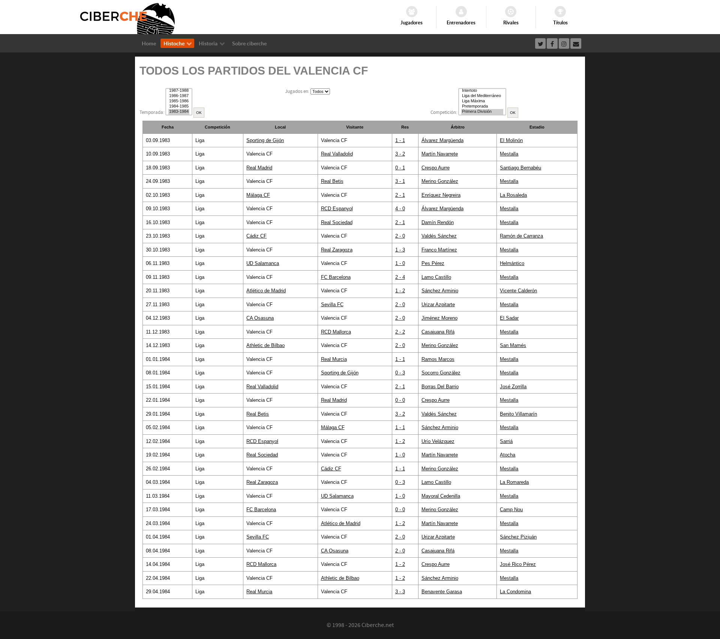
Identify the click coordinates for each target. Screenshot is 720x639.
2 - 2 (400, 332)
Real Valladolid (337, 154)
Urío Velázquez (438, 441)
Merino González (440, 181)
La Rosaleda (513, 195)
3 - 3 (400, 591)
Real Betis (332, 181)
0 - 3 (400, 373)
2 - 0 (400, 236)
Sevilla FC (332, 304)
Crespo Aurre (436, 168)
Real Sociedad (336, 222)
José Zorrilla (513, 386)
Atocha (507, 455)
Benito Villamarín (518, 414)
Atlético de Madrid (266, 290)
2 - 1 (400, 195)
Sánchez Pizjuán (518, 537)
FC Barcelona (336, 277)
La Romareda (514, 482)
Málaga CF (258, 195)
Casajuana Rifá (438, 332)
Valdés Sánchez (439, 236)
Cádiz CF (256, 236)
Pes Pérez (433, 263)
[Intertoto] (482, 90)
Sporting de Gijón (265, 140)
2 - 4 (400, 277)
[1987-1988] (178, 90)
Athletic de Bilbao (265, 345)
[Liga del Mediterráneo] (482, 96)
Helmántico (512, 263)
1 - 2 (400, 290)
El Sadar (509, 318)
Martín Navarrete (440, 154)
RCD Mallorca (336, 332)
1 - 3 (400, 250)
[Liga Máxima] (482, 101)
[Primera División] (482, 111)
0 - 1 (400, 168)
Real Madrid (259, 168)
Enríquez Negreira (441, 195)
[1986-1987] (178, 96)
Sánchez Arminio (440, 290)
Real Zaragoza (336, 250)
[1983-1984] (178, 111)
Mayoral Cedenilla (441, 496)
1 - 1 (400, 140)
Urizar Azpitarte (438, 304)
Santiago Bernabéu (520, 168)
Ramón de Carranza (521, 236)
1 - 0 (400, 263)
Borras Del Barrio (440, 386)
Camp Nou (511, 509)
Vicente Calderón (518, 290)
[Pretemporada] (482, 106)
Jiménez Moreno (440, 318)
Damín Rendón (438, 222)
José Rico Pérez (518, 564)
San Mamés (513, 345)
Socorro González (441, 373)
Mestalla (509, 154)
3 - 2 (400, 154)
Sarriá (506, 441)
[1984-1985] (178, 106)
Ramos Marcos (438, 359)
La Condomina (515, 591)
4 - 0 (400, 208)
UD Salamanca (262, 263)
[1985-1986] (178, 101)
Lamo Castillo (436, 277)
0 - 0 (400, 400)
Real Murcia (334, 359)
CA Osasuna (260, 318)
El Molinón (511, 140)
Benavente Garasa (442, 591)
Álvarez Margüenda (443, 140)
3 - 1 (400, 181)
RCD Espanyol (337, 208)
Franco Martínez (439, 250)
